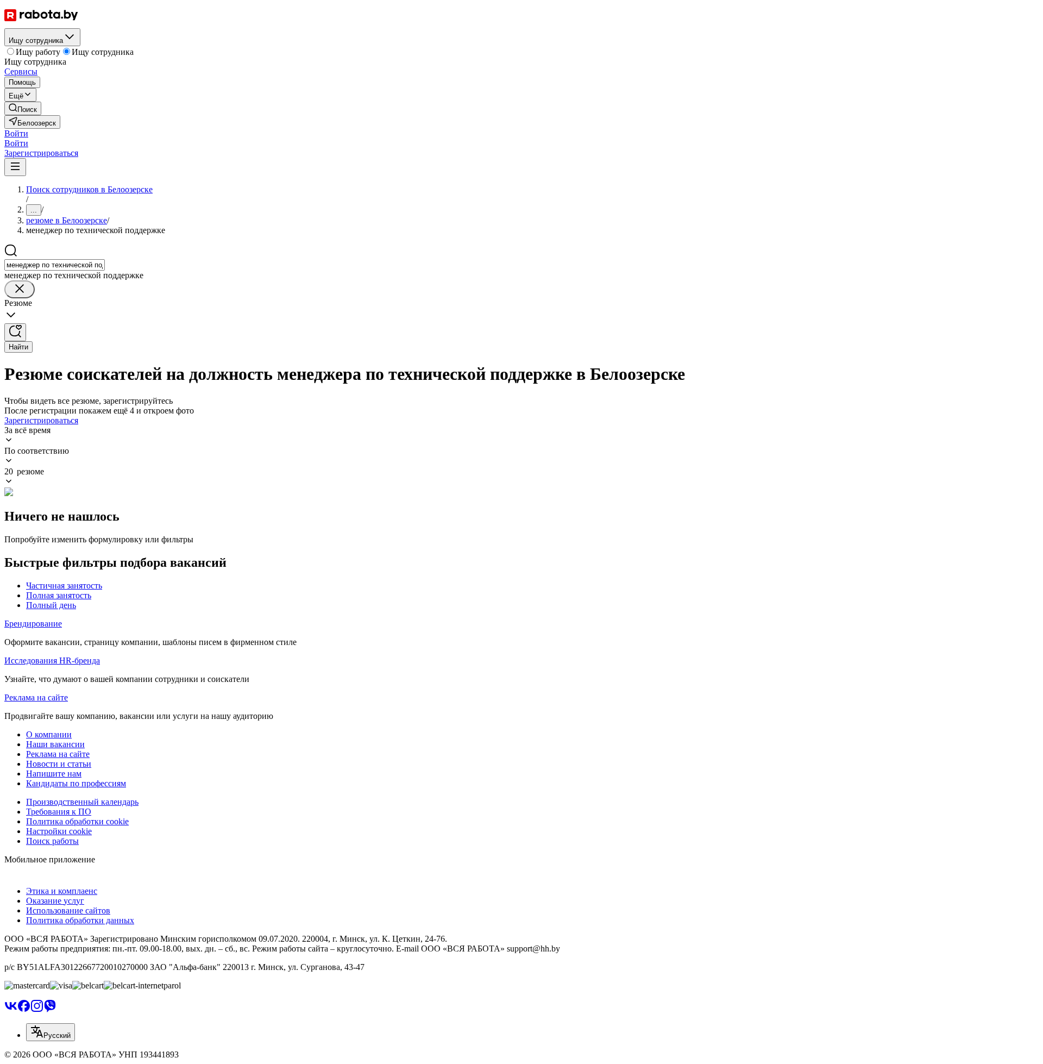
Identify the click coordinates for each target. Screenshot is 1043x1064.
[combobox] (54, 265)
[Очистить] (19, 289)
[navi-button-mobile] (15, 167)
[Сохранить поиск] (15, 332)
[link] (22, 108)
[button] (16, 133)
